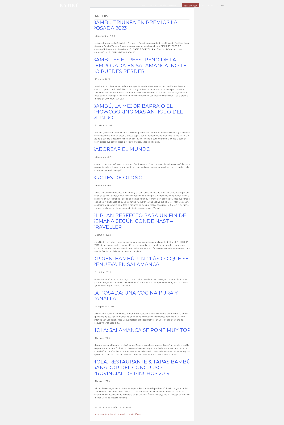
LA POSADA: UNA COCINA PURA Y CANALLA (135, 296)
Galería (162, 5)
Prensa (172, 5)
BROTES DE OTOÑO (117, 177)
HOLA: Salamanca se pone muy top (141, 330)
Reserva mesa (190, 6)
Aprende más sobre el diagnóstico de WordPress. (118, 414)
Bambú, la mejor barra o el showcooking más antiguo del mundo (137, 112)
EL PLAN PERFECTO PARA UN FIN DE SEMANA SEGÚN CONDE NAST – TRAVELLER (139, 221)
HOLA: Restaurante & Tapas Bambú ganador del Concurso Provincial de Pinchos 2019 (141, 367)
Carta (153, 5)
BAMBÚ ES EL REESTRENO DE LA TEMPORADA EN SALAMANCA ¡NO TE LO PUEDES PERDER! (139, 65)
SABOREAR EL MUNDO (121, 149)
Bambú (144, 5)
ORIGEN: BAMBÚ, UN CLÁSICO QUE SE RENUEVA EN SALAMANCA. (140, 261)
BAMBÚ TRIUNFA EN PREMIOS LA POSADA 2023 (134, 25)
